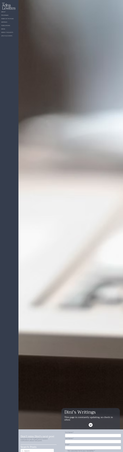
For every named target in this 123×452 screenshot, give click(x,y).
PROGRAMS (4, 15)
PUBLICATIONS (5, 25)
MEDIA (3, 29)
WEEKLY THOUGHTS (7, 32)
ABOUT (3, 12)
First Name (69, 432)
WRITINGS (4, 22)
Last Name (69, 438)
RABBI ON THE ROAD (7, 19)
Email (67, 444)
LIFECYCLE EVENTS (6, 36)
